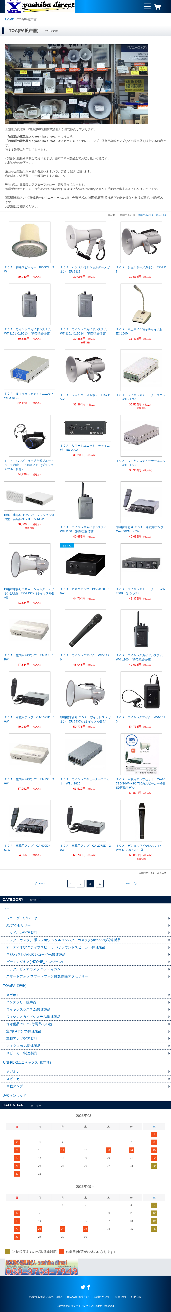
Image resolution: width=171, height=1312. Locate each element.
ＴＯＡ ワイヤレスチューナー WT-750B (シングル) (140, 591)
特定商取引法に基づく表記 (45, 1296)
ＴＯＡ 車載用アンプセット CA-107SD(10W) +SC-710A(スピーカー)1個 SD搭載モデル (141, 783)
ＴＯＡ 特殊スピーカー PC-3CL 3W (29, 269)
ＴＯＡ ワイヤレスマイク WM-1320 (140, 719)
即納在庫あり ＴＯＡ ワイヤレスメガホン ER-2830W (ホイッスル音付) (85, 719)
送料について (102, 1296)
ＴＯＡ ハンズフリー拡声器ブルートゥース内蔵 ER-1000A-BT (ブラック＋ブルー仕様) (29, 465)
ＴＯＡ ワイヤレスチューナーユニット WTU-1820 (85, 781)
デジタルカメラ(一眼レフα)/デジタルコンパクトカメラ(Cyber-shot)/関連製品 (63, 940)
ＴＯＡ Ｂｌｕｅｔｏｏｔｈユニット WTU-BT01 (29, 395)
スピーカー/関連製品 (21, 1053)
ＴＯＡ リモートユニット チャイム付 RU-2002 (85, 447)
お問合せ (136, 1296)
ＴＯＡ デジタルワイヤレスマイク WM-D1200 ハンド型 (141, 847)
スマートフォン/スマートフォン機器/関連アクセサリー (47, 976)
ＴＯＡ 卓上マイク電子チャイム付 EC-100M (141, 331)
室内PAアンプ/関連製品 (23, 1031)
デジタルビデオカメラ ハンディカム (33, 969)
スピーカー (14, 1079)
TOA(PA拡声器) (14, 985)
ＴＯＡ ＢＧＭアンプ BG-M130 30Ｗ (84, 591)
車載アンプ (14, 1086)
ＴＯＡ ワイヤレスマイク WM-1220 (84, 657)
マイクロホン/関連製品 (23, 1046)
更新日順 (161, 215)
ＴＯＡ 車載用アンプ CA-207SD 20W (85, 847)
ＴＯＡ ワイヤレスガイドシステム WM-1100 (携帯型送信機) (141, 657)
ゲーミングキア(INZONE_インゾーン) (34, 962)
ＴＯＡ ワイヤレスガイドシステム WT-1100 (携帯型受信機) (85, 529)
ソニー (8, 909)
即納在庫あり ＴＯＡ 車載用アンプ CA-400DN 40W (141, 529)
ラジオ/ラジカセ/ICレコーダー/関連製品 (35, 954)
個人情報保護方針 (78, 1296)
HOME (9, 19)
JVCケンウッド (14, 1095)
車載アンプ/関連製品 (21, 1038)
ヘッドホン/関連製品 (21, 932)
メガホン (13, 995)
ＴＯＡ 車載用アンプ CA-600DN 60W (28, 847)
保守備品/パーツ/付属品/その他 (29, 1024)
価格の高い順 (145, 215)
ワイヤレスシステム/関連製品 (28, 1009)
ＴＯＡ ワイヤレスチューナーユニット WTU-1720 (141, 463)
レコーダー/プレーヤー (23, 918)
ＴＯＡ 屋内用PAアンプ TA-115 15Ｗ (29, 657)
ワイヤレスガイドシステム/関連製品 (33, 1016)
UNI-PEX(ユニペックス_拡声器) (27, 1062)
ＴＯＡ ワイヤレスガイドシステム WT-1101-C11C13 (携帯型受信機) (29, 331)
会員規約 (120, 1296)
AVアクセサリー (18, 925)
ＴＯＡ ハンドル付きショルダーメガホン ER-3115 (85, 269)
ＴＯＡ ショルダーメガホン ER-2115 (141, 269)
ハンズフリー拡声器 (21, 1002)
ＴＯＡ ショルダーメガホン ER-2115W (85, 397)
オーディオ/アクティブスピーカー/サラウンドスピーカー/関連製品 (56, 947)
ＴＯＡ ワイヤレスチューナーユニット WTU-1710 (141, 397)
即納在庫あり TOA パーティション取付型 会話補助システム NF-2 (29, 517)
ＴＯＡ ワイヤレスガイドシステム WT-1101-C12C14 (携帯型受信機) (85, 331)
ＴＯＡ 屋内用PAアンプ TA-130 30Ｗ (29, 781)
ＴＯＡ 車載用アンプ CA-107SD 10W (29, 719)
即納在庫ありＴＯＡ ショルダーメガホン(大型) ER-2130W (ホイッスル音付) (29, 593)
